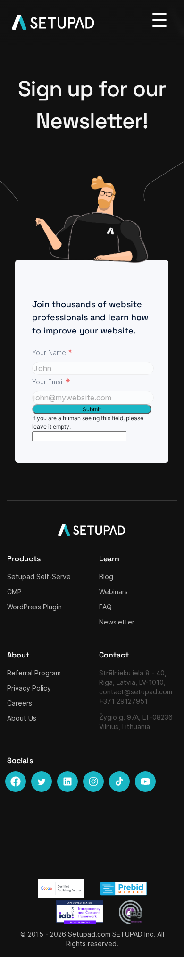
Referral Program (34, 673)
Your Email (51, 381)
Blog (106, 577)
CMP (14, 592)
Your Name (52, 352)
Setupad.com (89, 934)
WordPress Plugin (34, 607)
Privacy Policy (29, 688)
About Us (21, 718)
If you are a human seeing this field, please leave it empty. (87, 422)
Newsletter (116, 622)
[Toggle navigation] (159, 20)
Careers (19, 703)
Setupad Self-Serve (39, 577)
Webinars (113, 592)
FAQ (105, 607)
